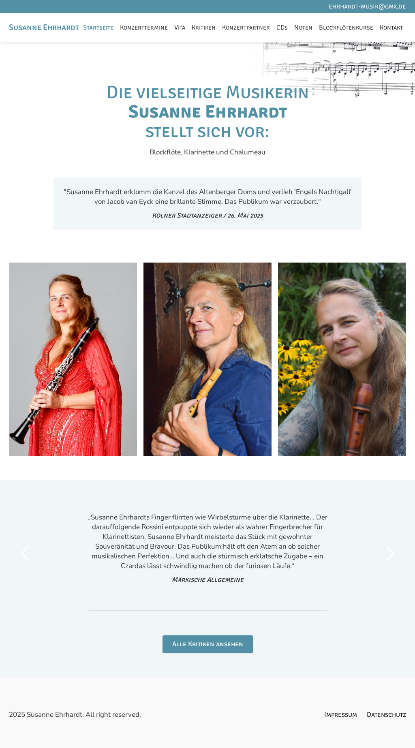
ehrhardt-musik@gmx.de (367, 6)
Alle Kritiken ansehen (207, 644)
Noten (303, 28)
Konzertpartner (246, 28)
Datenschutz (386, 714)
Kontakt (391, 28)
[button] (25, 553)
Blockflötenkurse (346, 28)
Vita (179, 28)
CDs (282, 28)
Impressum (340, 714)
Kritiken (204, 28)
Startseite (98, 28)
